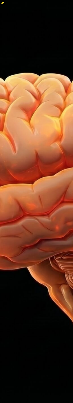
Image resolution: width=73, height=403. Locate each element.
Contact (48, 1)
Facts (28, 1)
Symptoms (33, 1)
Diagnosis (38, 1)
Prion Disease (23, 1)
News (53, 1)
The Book (43, 1)
